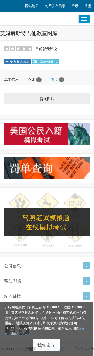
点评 (34, 79)
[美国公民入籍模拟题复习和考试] (47, 134)
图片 (56, 79)
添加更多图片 (47, 61)
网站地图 (32, 5)
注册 (88, 5)
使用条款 (21, 333)
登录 (75, 5)
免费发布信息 (55, 5)
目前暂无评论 (46, 48)
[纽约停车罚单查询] (47, 168)
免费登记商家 (19, 61)
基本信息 (11, 79)
